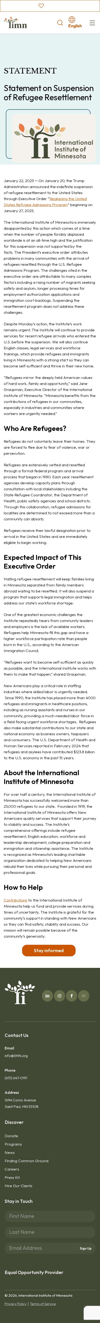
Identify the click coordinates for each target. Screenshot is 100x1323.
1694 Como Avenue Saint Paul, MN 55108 (21, 1103)
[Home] (15, 22)
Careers (12, 1169)
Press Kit (12, 1177)
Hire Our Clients (18, 1185)
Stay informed (49, 950)
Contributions (15, 900)
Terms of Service (43, 1304)
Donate (11, 1135)
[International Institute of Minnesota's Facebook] (71, 996)
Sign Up (86, 1248)
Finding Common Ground (26, 1160)
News (10, 1152)
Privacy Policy (16, 1304)
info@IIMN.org (16, 1055)
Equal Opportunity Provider (34, 1272)
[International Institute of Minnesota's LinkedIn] (47, 996)
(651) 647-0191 (16, 1078)
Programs (13, 1144)
